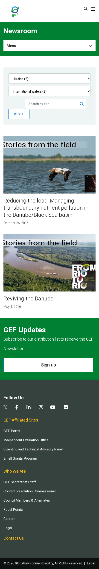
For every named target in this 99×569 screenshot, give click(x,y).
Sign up (48, 365)
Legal (7, 527)
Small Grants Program (20, 458)
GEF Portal (11, 430)
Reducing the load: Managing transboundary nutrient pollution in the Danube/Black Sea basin (45, 208)
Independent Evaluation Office (26, 440)
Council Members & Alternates (26, 500)
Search (85, 9)
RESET (19, 114)
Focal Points (13, 509)
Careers (9, 518)
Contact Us (13, 538)
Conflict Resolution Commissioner (29, 491)
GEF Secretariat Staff (19, 482)
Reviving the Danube (28, 299)
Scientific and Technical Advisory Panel (33, 449)
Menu (11, 46)
